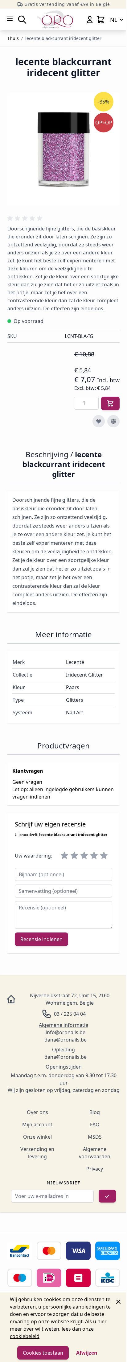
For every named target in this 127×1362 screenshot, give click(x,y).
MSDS (95, 1136)
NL (113, 19)
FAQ (95, 1124)
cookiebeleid (24, 1336)
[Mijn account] (89, 19)
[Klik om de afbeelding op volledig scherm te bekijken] (63, 149)
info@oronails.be (65, 1032)
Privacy (94, 1168)
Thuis (13, 38)
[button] (25, 218)
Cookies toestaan (43, 1352)
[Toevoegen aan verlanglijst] (98, 421)
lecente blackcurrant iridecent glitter (63, 38)
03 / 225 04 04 (70, 1014)
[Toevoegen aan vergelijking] (113, 421)
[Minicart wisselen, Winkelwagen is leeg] (100, 19)
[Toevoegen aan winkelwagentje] (110, 403)
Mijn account (37, 1124)
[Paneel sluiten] (118, 1301)
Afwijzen (86, 1352)
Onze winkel (37, 1136)
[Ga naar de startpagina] (55, 19)
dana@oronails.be (65, 1039)
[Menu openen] (9, 18)
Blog (94, 1112)
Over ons (37, 1112)
